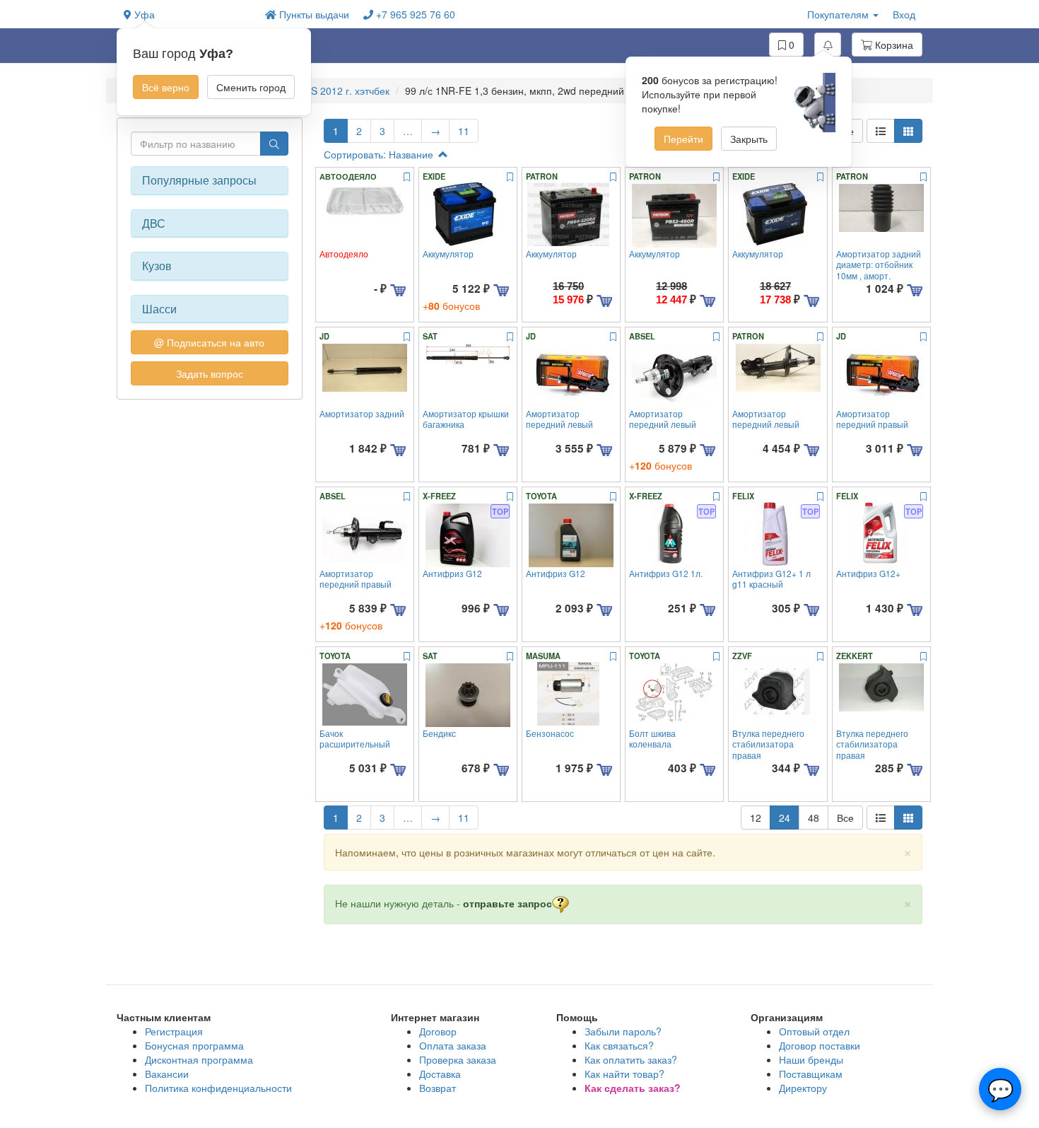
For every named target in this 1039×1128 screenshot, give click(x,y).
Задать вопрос (209, 373)
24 (784, 817)
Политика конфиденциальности (218, 1088)
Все (845, 817)
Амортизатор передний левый (559, 418)
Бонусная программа (194, 1045)
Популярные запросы (199, 180)
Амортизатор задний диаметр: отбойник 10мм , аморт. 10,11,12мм (878, 270)
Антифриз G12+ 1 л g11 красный (771, 578)
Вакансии (167, 1073)
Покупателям (839, 14)
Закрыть (749, 139)
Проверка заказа (457, 1059)
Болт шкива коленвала (652, 738)
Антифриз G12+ (868, 573)
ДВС (153, 223)
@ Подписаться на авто (209, 342)
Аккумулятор (448, 254)
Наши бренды (811, 1059)
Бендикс (439, 733)
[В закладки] (407, 177)
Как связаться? (619, 1045)
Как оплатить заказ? (631, 1059)
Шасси (159, 309)
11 (463, 131)
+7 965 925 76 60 (414, 14)
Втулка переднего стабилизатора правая (768, 744)
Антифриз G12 (452, 573)
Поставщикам (811, 1073)
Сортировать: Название (380, 154)
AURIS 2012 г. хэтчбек (338, 90)
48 (813, 817)
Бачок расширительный (354, 738)
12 (755, 817)
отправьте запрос (507, 903)
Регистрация (174, 1031)
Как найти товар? (624, 1073)
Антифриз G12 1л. (666, 573)
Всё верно (165, 87)
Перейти (683, 139)
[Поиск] (274, 144)
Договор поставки (819, 1045)
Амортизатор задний (361, 413)
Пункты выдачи (312, 14)
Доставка (440, 1073)
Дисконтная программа (199, 1059)
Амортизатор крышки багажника (466, 418)
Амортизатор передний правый (872, 418)
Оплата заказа (452, 1045)
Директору (803, 1088)
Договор (438, 1031)
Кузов (157, 266)
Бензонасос (550, 733)
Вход (904, 14)
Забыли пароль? (623, 1031)
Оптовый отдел (814, 1031)
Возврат (437, 1088)
